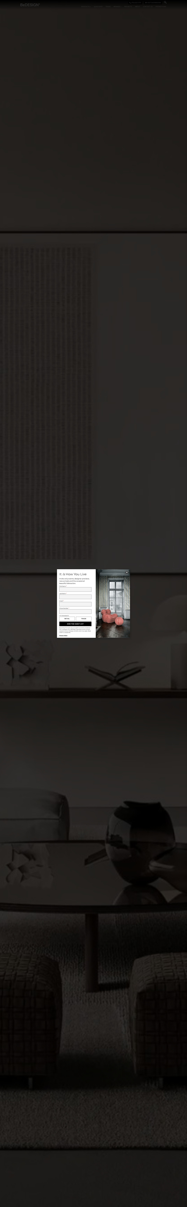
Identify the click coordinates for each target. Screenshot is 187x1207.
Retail (67, 619)
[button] (127, 572)
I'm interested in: (64, 615)
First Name (62, 586)
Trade (83, 619)
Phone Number (63, 608)
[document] (93, 603)
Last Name (62, 593)
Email (61, 601)
